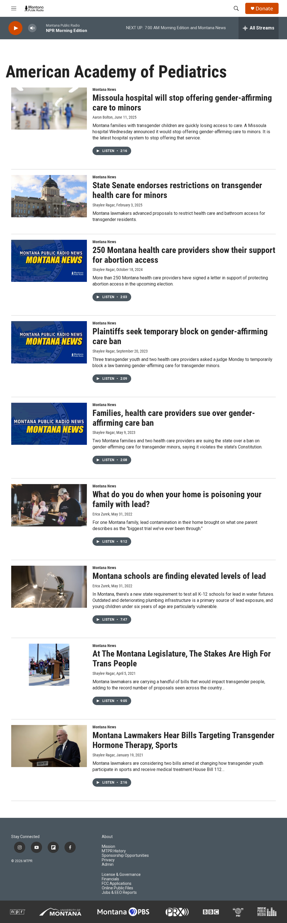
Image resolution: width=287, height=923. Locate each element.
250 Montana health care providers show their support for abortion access (183, 255)
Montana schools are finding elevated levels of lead (179, 576)
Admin (108, 864)
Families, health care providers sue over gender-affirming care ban (173, 418)
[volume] (32, 28)
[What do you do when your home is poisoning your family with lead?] (49, 505)
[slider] (41, 28)
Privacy (108, 860)
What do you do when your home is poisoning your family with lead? (176, 499)
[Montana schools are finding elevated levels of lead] (49, 587)
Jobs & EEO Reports (119, 892)
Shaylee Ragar (103, 205)
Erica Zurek (101, 514)
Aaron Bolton (102, 117)
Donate (264, 8)
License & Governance (121, 875)
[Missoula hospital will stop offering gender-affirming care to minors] (49, 109)
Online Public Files (117, 888)
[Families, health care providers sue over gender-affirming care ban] (49, 424)
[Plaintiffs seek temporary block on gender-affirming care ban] (49, 342)
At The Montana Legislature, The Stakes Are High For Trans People (181, 658)
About (107, 837)
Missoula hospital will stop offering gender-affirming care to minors (182, 102)
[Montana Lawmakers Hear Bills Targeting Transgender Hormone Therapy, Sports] (49, 746)
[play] (15, 28)
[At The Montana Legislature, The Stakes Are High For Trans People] (49, 665)
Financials (110, 879)
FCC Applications (116, 883)
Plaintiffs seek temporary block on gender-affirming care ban (180, 336)
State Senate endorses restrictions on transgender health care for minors (177, 190)
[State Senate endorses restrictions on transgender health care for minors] (49, 196)
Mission (108, 846)
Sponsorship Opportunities (125, 855)
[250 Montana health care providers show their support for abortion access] (49, 261)
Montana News (104, 89)
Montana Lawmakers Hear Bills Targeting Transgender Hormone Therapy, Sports (183, 740)
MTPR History (114, 851)
